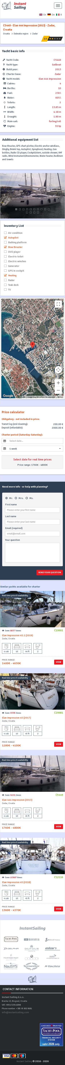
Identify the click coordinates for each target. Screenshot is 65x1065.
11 (27, 212)
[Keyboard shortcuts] (24, 397)
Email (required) (14, 528)
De (53, 14)
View (58, 662)
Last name (10, 516)
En (44, 14)
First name (11, 504)
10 (49, 209)
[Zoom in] (58, 382)
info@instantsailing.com (15, 1012)
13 (34, 212)
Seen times (13, 630)
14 (38, 212)
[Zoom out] (58, 390)
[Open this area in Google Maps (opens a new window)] (8, 396)
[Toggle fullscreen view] (58, 304)
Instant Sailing (24, 1061)
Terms (60, 397)
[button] (35, 448)
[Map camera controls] (58, 369)
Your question (12, 539)
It (61, 14)
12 (31, 212)
